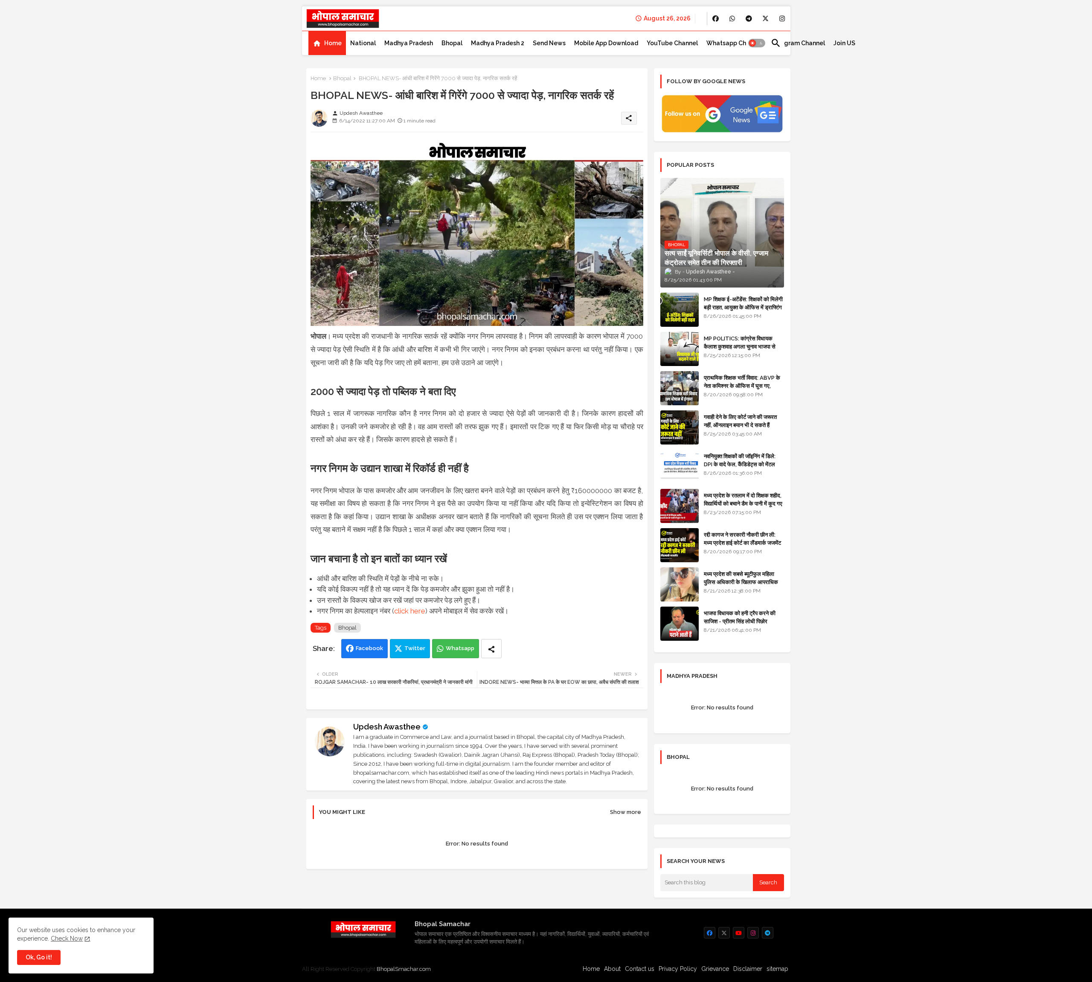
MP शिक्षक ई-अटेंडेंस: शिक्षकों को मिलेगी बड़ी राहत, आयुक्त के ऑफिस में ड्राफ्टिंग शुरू (743, 307)
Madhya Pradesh (408, 43)
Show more (625, 812)
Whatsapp (460, 648)
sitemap (777, 968)
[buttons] (715, 18)
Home (333, 43)
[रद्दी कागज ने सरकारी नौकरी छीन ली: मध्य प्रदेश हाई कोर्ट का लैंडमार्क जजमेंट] (679, 545)
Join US (844, 43)
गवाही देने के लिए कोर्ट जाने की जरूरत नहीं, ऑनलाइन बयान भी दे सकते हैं (740, 421)
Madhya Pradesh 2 (497, 43)
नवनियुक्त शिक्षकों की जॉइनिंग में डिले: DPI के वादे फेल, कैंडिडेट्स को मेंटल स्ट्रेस (739, 464)
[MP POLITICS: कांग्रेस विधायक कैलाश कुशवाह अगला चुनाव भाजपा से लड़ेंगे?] (679, 349)
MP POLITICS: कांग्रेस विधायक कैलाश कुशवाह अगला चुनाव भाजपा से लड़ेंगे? (739, 346)
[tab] (327, 43)
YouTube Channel (672, 43)
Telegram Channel (798, 43)
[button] (756, 43)
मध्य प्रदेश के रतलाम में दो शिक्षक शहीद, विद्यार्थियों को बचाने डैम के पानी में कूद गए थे (743, 503)
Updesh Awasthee (387, 726)
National (363, 43)
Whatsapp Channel (734, 43)
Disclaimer (747, 968)
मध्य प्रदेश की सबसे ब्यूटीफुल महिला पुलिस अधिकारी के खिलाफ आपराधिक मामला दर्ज (741, 582)
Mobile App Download (606, 43)
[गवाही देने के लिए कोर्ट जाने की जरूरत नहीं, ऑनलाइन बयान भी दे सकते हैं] (679, 427)
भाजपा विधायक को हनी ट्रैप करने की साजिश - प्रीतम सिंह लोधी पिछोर (739, 617)
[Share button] (491, 648)
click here (409, 611)
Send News (549, 43)
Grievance (715, 968)
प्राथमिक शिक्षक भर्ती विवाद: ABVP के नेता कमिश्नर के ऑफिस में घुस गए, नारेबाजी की (742, 385)
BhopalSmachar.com (404, 969)
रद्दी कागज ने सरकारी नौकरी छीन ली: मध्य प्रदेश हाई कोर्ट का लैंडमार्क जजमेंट (742, 539)
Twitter (414, 648)
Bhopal (451, 43)
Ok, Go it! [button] (39, 957)
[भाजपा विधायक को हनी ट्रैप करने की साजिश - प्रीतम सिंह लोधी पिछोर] (679, 624)
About (612, 968)
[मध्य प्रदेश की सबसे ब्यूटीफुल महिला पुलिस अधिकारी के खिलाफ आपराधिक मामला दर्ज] (679, 584)
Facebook (369, 648)
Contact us (639, 968)
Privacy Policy (678, 968)
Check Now (67, 938)
